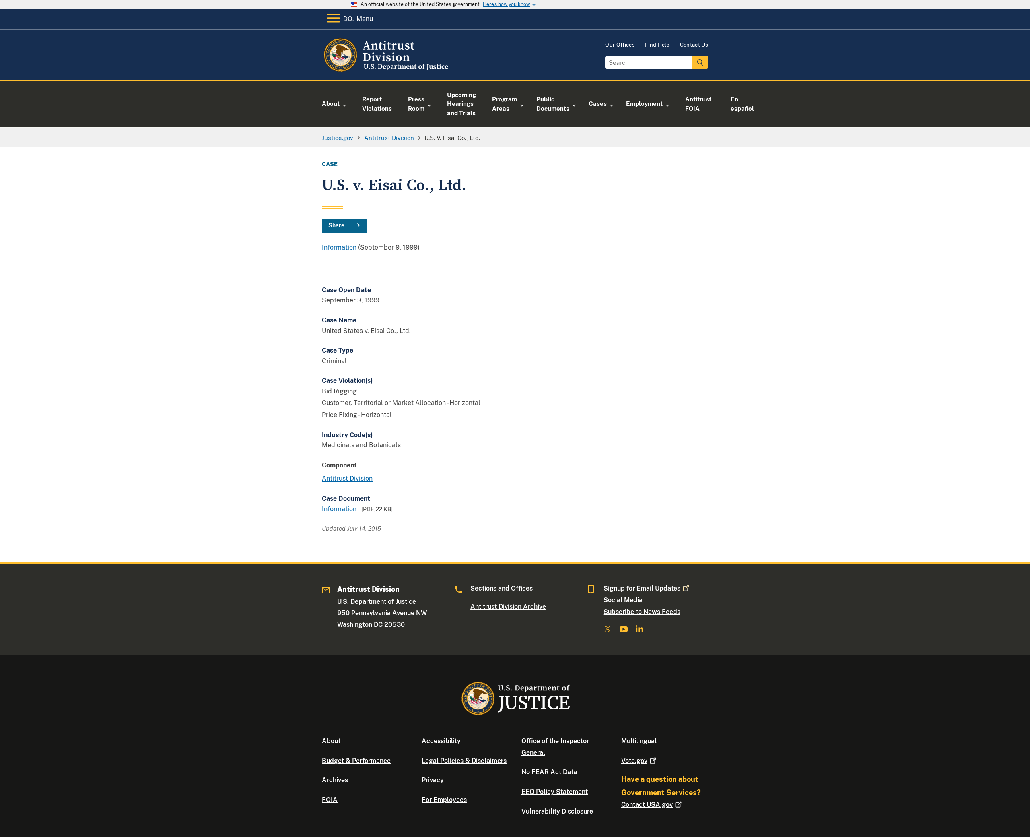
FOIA (330, 800)
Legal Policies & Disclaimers (464, 761)
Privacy (433, 780)
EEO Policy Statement (554, 792)
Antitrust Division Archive (508, 606)
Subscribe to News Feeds (642, 612)
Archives (335, 780)
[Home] (387, 70)
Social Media (623, 600)
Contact (647, 804)
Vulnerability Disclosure (557, 811)
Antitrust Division (347, 478)
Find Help (657, 45)
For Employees (444, 800)
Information (339, 247)
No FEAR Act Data (549, 772)
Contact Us (694, 45)
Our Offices (620, 45)
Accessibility (441, 741)
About (331, 741)
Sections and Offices (501, 588)
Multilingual (639, 741)
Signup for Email (642, 588)
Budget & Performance (356, 761)
